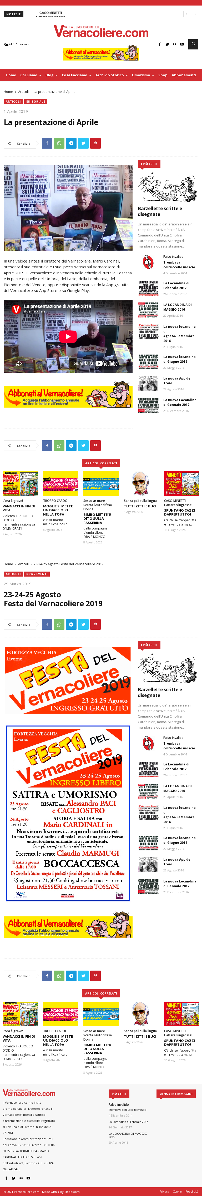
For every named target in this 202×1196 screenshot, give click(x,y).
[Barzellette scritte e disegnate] (168, 187)
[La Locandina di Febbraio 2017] (148, 288)
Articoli (23, 91)
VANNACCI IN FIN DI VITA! (19, 508)
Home (8, 91)
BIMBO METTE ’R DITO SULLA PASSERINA (97, 518)
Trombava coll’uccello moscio (179, 264)
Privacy (164, 1191)
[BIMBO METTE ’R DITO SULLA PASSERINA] (101, 483)
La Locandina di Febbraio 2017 (176, 285)
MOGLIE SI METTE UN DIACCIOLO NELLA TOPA (58, 510)
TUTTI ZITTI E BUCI (140, 506)
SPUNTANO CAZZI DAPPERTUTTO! (179, 512)
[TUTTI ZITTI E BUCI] (141, 483)
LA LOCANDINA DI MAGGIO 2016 (177, 307)
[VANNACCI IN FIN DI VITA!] (20, 483)
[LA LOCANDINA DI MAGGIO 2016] (148, 309)
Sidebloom (72, 1192)
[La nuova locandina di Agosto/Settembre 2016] (148, 331)
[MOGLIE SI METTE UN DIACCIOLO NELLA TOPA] (60, 483)
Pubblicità (191, 1191)
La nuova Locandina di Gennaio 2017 (179, 402)
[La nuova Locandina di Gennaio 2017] (148, 405)
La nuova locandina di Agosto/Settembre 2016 (179, 333)
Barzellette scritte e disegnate (160, 211)
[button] (193, 44)
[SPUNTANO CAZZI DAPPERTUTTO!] (181, 483)
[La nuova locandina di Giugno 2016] (148, 362)
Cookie (177, 1191)
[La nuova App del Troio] (148, 383)
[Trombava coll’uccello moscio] (148, 262)
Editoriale (35, 101)
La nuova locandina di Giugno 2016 (179, 359)
